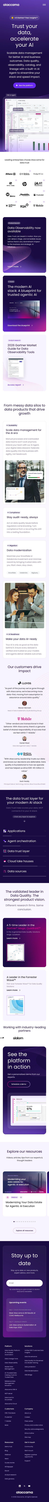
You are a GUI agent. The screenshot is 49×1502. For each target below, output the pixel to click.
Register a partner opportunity (31, 1456)
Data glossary (9, 1479)
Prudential (8, 1417)
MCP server (8, 1393)
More (6, 1425)
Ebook (7, 1471)
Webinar (8, 1455)
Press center (29, 1421)
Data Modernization (31, 1371)
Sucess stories (10, 1463)
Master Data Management (9, 1368)
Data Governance (31, 1356)
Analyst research (10, 1475)
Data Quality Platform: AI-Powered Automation (12, 1352)
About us (28, 1413)
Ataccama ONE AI (11, 1389)
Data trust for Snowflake (9, 1398)
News (6, 1459)
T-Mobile (8, 1421)
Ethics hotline (29, 1433)
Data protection (30, 1367)
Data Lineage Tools (11, 1359)
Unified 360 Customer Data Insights (34, 1351)
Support (27, 1461)
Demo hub (8, 1447)
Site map (28, 1437)
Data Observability (11, 1363)
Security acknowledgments (34, 1429)
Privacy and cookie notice (34, 1425)
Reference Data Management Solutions (10, 1383)
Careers (27, 1417)
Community (29, 1447)
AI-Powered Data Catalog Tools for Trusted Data (11, 1375)
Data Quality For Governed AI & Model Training (34, 1362)
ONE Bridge (28, 1375)
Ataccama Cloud (11, 1404)
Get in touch (29, 1451)
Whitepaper (9, 1467)
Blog (6, 1451)
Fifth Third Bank (10, 1413)
